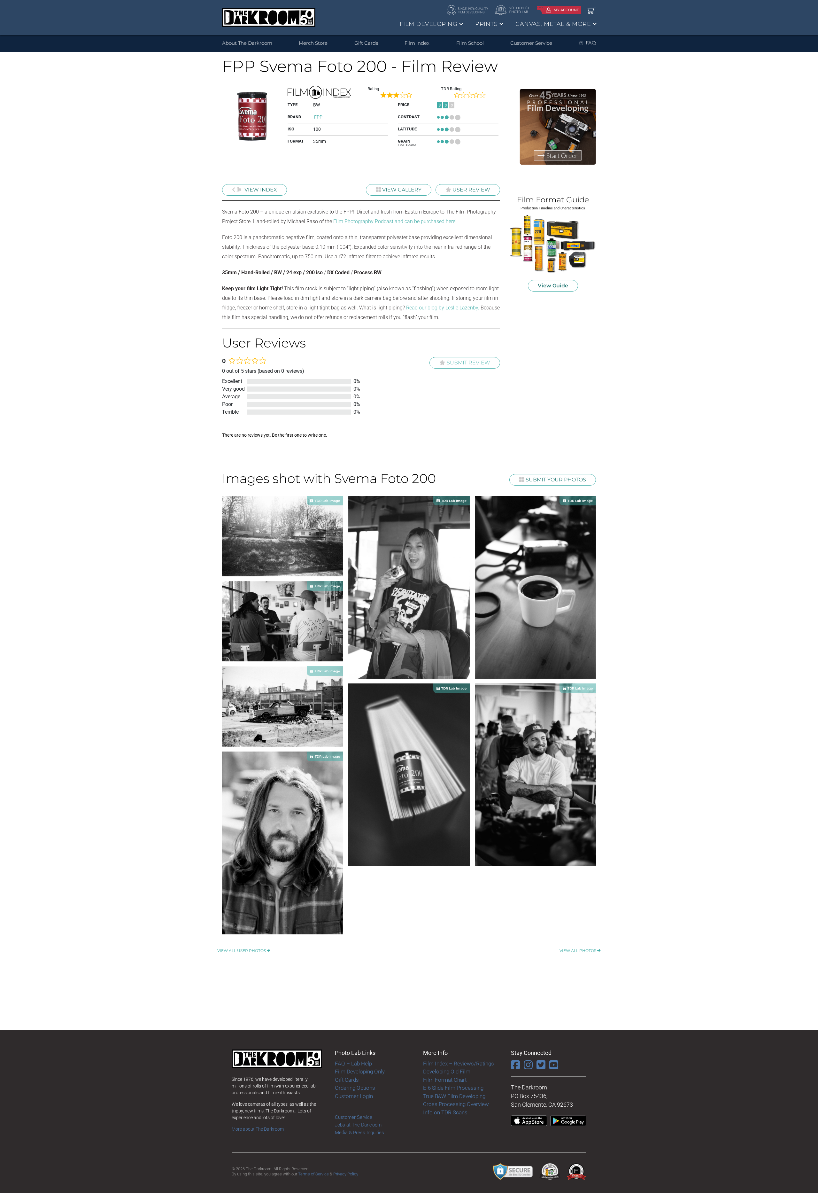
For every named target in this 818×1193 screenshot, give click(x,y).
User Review (470, 190)
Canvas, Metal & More (553, 23)
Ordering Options (355, 1088)
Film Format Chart (445, 1080)
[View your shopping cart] (592, 10)
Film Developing (429, 23)
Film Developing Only (360, 1071)
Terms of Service (313, 1174)
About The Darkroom (247, 43)
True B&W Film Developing (454, 1096)
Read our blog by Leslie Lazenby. (442, 308)
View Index (260, 190)
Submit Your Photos (555, 480)
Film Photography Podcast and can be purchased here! (395, 221)
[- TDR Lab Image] (282, 536)
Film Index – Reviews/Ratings (458, 1063)
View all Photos (578, 950)
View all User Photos (242, 950)
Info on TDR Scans (445, 1112)
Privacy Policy (345, 1174)
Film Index (417, 43)
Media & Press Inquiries (359, 1132)
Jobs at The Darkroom (358, 1125)
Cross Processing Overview (456, 1104)
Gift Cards (366, 43)
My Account (566, 10)
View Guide (553, 286)
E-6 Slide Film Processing (453, 1088)
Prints (486, 23)
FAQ (591, 43)
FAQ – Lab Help (353, 1063)
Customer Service (531, 43)
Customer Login (354, 1096)
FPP (318, 117)
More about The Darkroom (258, 1129)
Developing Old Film (446, 1071)
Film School (470, 43)
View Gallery (401, 190)
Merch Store (313, 43)
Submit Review (468, 363)
